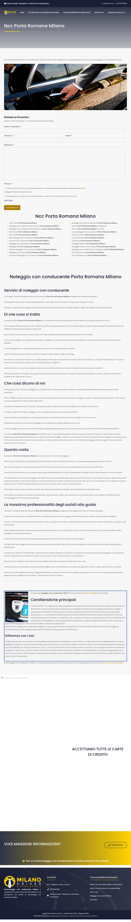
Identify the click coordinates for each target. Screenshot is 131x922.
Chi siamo (94, 900)
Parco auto (99, 12)
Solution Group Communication (79, 916)
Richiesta (9, 145)
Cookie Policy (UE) (70, 913)
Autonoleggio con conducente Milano (43, 12)
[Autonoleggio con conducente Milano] (10, 13)
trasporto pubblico (91, 593)
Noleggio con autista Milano (100, 896)
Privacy (8, 184)
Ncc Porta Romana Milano (113, 663)
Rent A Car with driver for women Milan (105, 888)
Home (22, 12)
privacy (83, 188)
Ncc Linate (102, 861)
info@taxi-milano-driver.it (60, 884)
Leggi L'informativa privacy (52, 913)
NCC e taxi (94, 892)
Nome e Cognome (12, 126)
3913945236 (55, 889)
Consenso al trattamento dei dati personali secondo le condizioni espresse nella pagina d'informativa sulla (46, 188)
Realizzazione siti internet (59, 916)
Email (69, 136)
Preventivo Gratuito (116, 12)
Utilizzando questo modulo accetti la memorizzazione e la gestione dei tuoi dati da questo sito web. (41, 196)
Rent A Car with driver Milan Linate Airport (106, 884)
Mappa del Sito (83, 913)
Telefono (9, 136)
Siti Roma (94, 916)
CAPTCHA (8, 200)
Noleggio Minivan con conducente (76, 12)
